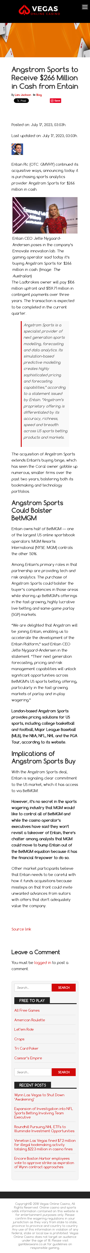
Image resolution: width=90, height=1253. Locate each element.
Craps (19, 1039)
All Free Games (27, 1010)
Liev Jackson (23, 94)
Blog (39, 94)
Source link (21, 929)
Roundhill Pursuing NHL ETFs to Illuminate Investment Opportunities (44, 1128)
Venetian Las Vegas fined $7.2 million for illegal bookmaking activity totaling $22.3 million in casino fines (45, 1144)
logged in (42, 962)
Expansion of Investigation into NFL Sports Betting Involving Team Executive (43, 1112)
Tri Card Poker (26, 1048)
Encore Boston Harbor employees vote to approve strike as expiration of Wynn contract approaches (44, 1162)
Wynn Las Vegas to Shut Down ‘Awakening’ (39, 1097)
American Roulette (29, 1020)
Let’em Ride (24, 1029)
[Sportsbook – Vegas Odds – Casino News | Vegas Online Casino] (44, 14)
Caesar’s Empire (28, 1058)
